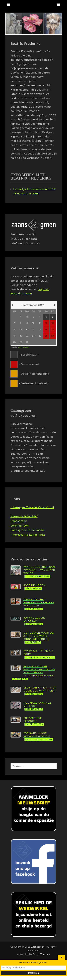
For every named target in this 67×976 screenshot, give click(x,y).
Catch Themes (41, 954)
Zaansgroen (38, 946)
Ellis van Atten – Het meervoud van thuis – (39, 690)
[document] (34, 343)
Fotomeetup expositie (33, 721)
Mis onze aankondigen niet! (33, 962)
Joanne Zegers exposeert (34, 620)
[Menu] (8, 4)
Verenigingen (20, 525)
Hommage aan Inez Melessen (37, 705)
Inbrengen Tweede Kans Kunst (32, 507)
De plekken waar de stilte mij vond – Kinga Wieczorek (38, 637)
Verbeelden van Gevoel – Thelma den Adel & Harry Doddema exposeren (34, 672)
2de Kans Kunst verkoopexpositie (38, 736)
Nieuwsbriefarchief (24, 516)
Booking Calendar (23, 347)
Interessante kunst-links (28, 534)
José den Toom (34, 587)
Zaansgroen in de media (28, 530)
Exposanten (19, 521)
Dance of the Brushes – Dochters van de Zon (38, 604)
